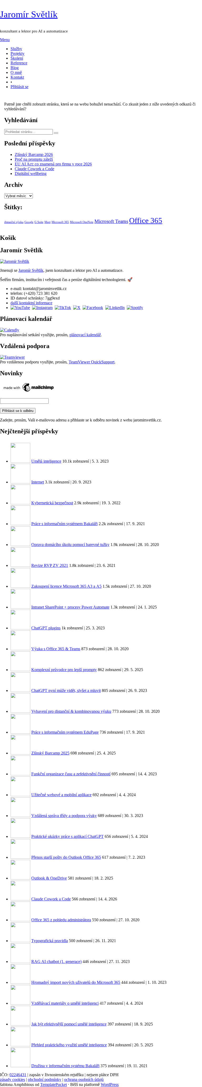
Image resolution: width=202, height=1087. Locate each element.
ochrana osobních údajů (84, 1079)
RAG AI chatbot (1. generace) (56, 961)
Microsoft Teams (111, 221)
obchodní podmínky (44, 1079)
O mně (16, 72)
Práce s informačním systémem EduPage (65, 732)
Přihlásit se (19, 86)
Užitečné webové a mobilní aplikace (61, 794)
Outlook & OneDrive (49, 878)
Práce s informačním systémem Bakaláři (64, 523)
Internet (37, 482)
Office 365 (145, 220)
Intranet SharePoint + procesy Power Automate (70, 607)
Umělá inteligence (46, 461)
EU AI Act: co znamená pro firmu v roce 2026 (53, 164)
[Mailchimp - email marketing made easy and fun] (29, 391)
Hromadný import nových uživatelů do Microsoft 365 (75, 982)
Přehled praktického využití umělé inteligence (69, 1045)
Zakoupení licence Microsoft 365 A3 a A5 (66, 586)
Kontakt (17, 77)
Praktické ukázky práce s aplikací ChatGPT (67, 836)
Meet (47, 222)
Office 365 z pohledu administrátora (61, 920)
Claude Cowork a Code (34, 169)
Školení (17, 58)
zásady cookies (12, 1079)
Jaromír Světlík (29, 14)
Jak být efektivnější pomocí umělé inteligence (69, 1024)
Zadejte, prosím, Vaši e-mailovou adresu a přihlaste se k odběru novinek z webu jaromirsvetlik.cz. (81, 420)
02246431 (17, 1074)
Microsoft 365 (60, 222)
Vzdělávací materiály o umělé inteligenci (65, 1003)
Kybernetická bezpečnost (52, 503)
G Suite (38, 222)
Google (28, 222)
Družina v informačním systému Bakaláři (65, 1066)
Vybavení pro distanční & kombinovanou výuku (71, 711)
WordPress (110, 1084)
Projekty (17, 53)
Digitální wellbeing (31, 173)
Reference (19, 63)
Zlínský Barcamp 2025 (50, 753)
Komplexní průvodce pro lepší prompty (64, 669)
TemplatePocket (53, 1084)
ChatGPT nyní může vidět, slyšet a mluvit (66, 690)
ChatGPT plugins (45, 628)
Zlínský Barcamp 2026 (34, 154)
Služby (16, 48)
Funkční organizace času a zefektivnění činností (70, 774)
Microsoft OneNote (81, 222)
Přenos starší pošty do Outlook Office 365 (66, 857)
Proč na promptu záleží (34, 159)
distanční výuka (13, 222)
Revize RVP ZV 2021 (49, 565)
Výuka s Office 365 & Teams (55, 649)
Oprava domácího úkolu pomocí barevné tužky (70, 544)
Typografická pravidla (49, 940)
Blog (15, 67)
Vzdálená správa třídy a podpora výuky (64, 815)
